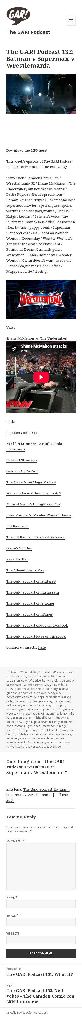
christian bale (58, 685)
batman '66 (46, 676)
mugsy (59, 718)
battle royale (50, 680)
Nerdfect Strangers (21, 460)
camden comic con (36, 685)
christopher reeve (18, 689)
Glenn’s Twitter (19, 548)
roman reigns (24, 726)
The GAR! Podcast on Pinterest (31, 581)
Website (13, 933)
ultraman (33, 734)
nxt (31, 722)
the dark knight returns (52, 730)
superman (29, 730)
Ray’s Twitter (17, 559)
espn (41, 697)
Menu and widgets (71, 25)
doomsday (13, 697)
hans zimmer (62, 701)
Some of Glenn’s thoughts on (33, 493)
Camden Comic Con (22, 432)
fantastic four (54, 697)
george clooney (42, 701)
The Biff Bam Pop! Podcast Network (35, 537)
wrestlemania (55, 742)
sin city (61, 726)
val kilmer (12, 738)
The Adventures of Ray (25, 570)
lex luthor (61, 714)
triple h (21, 734)
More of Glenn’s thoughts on (33, 504)
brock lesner (14, 685)
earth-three (29, 697)
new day (22, 722)
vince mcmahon (30, 738)
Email (12, 916)
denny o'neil (55, 693)
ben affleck (67, 680)
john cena (49, 709)
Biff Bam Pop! (17, 526)
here (42, 647)
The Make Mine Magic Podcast (31, 482)
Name (12, 898)
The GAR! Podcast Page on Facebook (36, 636)
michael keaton (43, 718)
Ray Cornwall (41, 672)
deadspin (39, 693)
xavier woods (36, 747)
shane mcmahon (45, 726)
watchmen (47, 738)
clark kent (37, 689)
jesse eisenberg (31, 709)
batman (33, 676)
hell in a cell (13, 705)
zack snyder (54, 747)
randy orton (60, 722)
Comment (15, 841)
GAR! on (22, 471)
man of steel (24, 718)
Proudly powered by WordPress (27, 1013)
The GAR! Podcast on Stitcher (30, 603)
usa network (63, 734)
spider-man (14, 730)
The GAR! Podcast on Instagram (32, 592)
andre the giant (16, 676)
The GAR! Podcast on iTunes (29, 614)
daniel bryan (53, 689)
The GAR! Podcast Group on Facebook (37, 625)
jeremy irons (50, 705)
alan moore (64, 672)
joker (60, 709)
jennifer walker (32, 705)
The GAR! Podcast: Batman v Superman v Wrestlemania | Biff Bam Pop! (38, 794)
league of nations (43, 714)
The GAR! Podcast (28, 31)
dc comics (25, 693)
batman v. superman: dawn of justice (37, 678)
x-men (22, 747)
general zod (22, 701)
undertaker (47, 734)
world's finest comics (31, 742)
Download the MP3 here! (26, 150)
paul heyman (42, 722)
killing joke (23, 714)
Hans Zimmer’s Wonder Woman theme (38, 515)
